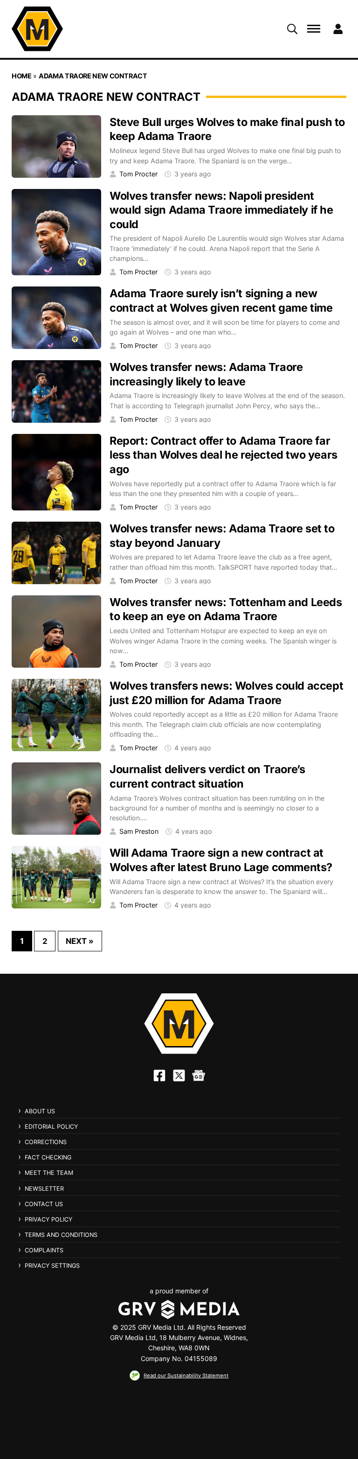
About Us (40, 1111)
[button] (292, 29)
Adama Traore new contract (93, 76)
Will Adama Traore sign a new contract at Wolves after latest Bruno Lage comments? (221, 860)
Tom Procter (138, 174)
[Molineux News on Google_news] (198, 1075)
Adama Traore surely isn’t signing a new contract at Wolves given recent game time (221, 300)
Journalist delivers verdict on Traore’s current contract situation (207, 776)
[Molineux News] (37, 29)
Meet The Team (49, 1172)
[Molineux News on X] (179, 1075)
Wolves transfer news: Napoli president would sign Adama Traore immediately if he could (221, 210)
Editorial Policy (51, 1126)
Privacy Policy (48, 1219)
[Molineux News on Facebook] (159, 1075)
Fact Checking (48, 1157)
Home (21, 76)
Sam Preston (138, 831)
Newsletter (44, 1188)
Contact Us (44, 1204)
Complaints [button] (44, 1250)
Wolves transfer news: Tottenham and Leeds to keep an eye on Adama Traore (226, 609)
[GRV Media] (179, 1309)
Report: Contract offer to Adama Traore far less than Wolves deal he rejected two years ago (223, 455)
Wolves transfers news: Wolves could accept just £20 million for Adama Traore (226, 693)
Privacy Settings (52, 1265)
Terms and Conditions (61, 1234)
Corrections (46, 1141)
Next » (80, 941)
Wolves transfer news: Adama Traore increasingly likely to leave (206, 374)
